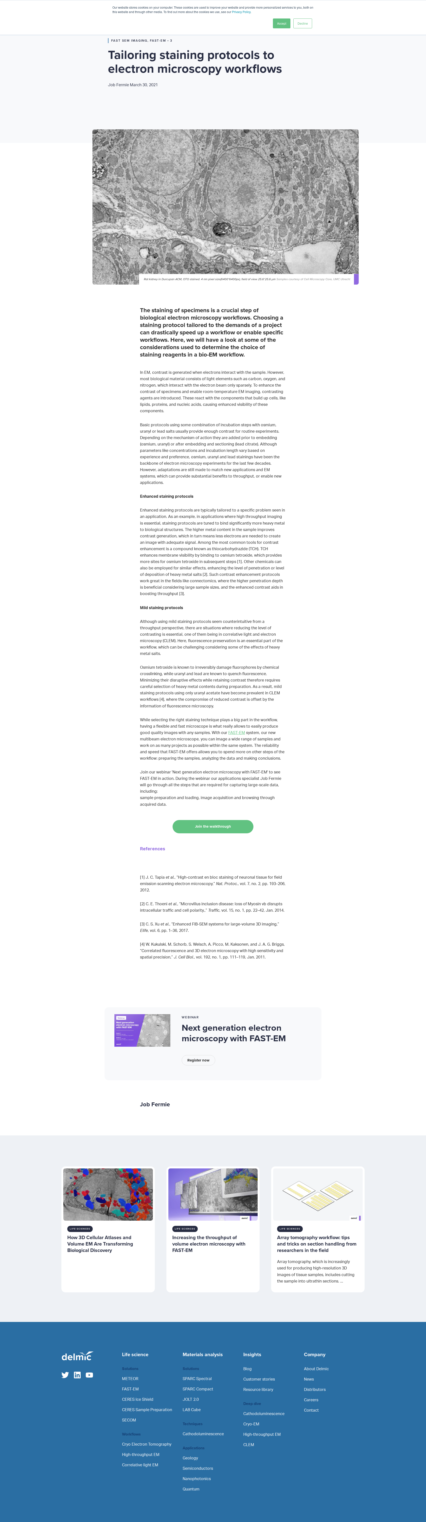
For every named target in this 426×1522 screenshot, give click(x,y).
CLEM (248, 1445)
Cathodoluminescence (203, 1434)
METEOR (130, 1379)
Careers (311, 1400)
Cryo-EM (251, 1424)
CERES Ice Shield (137, 1400)
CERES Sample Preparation (147, 1410)
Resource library (258, 1390)
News (309, 1379)
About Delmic (316, 1369)
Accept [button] (281, 23)
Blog (247, 1369)
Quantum (191, 1489)
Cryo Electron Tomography (146, 1444)
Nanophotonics (197, 1479)
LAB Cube (192, 1410)
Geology (190, 1458)
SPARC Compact (198, 1389)
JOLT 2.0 (191, 1400)
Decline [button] (303, 23)
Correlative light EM (140, 1465)
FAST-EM (236, 733)
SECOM (129, 1420)
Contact (311, 1410)
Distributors (315, 1390)
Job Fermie (133, 85)
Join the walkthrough (213, 826)
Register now (198, 1060)
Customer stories (259, 1379)
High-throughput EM (141, 1455)
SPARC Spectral (197, 1379)
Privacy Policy (241, 12)
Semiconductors (198, 1469)
